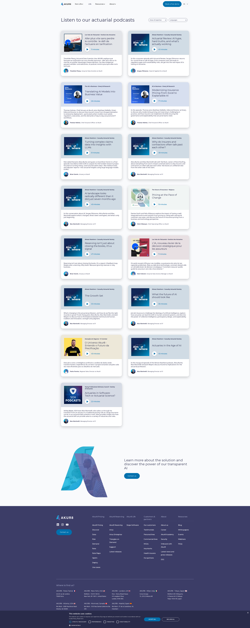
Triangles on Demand (114, 540)
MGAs (146, 544)
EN (184, 4)
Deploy (95, 563)
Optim (94, 558)
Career (163, 530)
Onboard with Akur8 (166, 545)
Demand (95, 544)
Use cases (96, 567)
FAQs (180, 544)
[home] (67, 4)
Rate (94, 549)
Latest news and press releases (167, 553)
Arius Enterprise (115, 534)
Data (94, 534)
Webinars (182, 539)
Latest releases (115, 552)
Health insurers (150, 553)
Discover (95, 530)
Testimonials (149, 530)
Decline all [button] (171, 619)
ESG (162, 559)
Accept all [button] (152, 619)
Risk (94, 539)
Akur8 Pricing (97, 525)
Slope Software (133, 525)
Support (112, 547)
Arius (111, 530)
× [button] (248, 613)
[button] (80, 4)
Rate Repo (96, 553)
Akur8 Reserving (115, 525)
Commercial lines (151, 539)
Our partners (149, 558)
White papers (183, 530)
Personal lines (149, 534)
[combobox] (185, 4)
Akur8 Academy (167, 534)
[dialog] (125, 619)
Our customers (150, 525)
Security (164, 539)
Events (181, 534)
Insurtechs (148, 549)
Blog (180, 525)
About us (164, 525)
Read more (80, 618)
